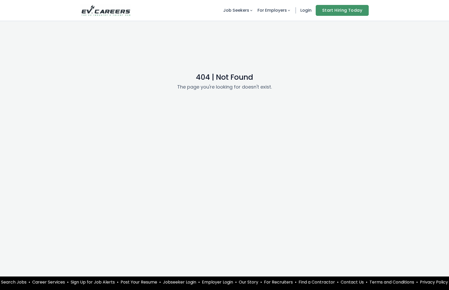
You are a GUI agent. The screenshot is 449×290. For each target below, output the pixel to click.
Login (306, 10)
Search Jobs (14, 282)
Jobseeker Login (179, 282)
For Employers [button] (272, 10)
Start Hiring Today (342, 10)
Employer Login (217, 282)
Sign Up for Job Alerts (93, 282)
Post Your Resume (139, 282)
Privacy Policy (434, 282)
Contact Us (352, 282)
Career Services (48, 282)
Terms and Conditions (391, 282)
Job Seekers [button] (236, 10)
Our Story (248, 282)
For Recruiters (278, 282)
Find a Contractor (317, 282)
